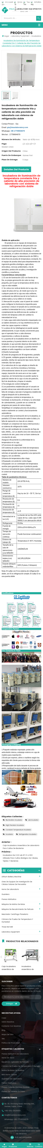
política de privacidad (11, 1043)
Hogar (6, 36)
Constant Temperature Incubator (18, 830)
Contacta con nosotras (11, 1026)
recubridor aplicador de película (15, 1062)
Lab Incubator (33, 820)
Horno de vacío (8, 1058)
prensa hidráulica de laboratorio (15, 1054)
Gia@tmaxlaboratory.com (15, 1115)
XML (3, 1039)
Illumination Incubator (14, 820)
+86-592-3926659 (12, 1111)
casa (4, 1018)
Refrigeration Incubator (27, 834)
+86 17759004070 (20, 1119)
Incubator (9, 834)
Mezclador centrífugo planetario (15, 914)
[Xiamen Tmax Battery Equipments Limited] (21, 10)
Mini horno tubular (9, 1074)
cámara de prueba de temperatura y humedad (17, 920)
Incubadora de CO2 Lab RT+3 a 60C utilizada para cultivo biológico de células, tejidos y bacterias (20, 858)
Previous (1, 957)
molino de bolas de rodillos (13, 1070)
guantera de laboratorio (12, 1079)
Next (39, 957)
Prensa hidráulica (9, 1083)
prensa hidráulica (9, 899)
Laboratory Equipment (20, 36)
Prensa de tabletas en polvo (13, 1091)
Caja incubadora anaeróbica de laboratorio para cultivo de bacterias (21, 847)
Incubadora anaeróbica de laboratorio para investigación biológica (28, 968)
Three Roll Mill (7, 927)
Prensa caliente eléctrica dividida (15, 1087)
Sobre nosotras (8, 1022)
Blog (3, 1030)
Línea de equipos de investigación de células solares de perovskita (17, 883)
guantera (5, 894)
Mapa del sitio (7, 1034)
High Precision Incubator (15, 825)
